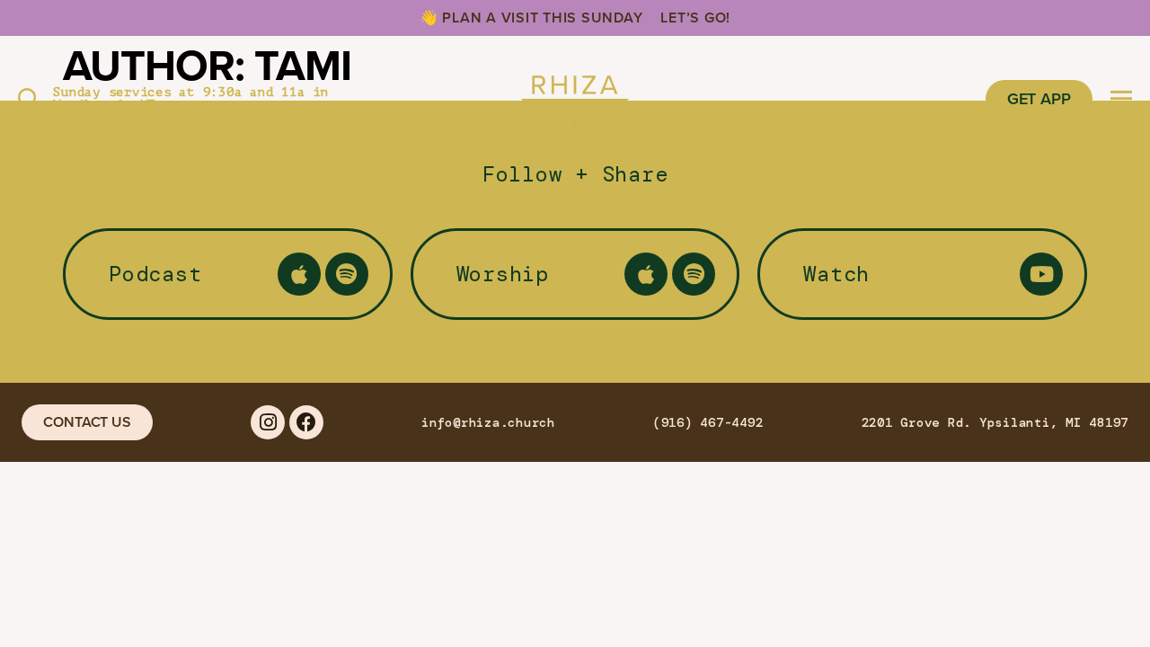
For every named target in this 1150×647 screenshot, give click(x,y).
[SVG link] (575, 99)
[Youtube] (1041, 274)
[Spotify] (346, 274)
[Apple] (299, 274)
